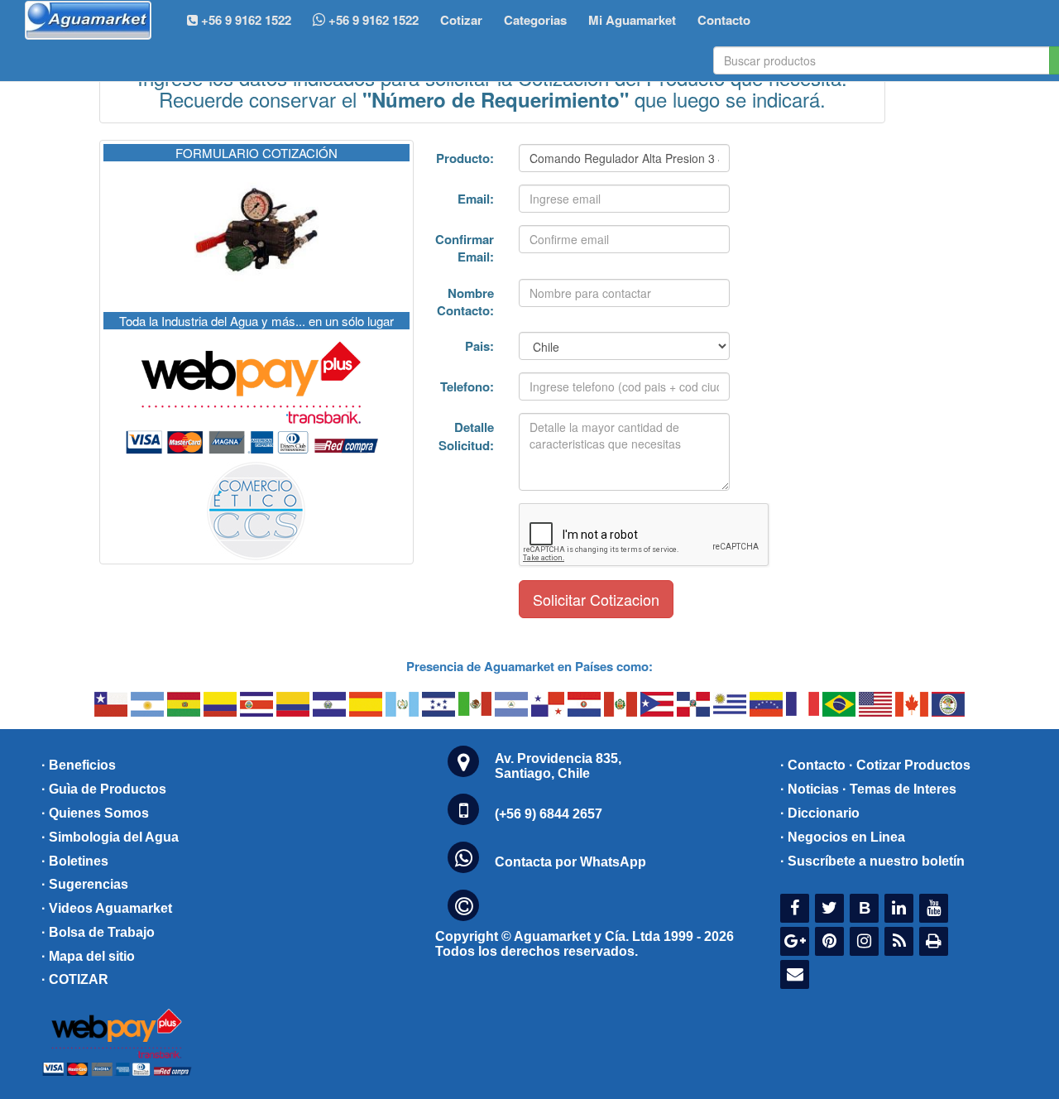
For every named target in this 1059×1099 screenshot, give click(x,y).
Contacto (723, 20)
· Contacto (813, 765)
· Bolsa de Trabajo (98, 932)
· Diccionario (820, 813)
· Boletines (74, 861)
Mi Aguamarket (632, 20)
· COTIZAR (74, 979)
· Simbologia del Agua (110, 837)
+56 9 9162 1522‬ (244, 20)
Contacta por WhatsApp (570, 862)
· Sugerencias (84, 884)
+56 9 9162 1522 (372, 20)
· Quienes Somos (95, 813)
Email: (476, 199)
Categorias (535, 20)
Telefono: (467, 386)
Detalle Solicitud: (466, 436)
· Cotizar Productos (909, 765)
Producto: (465, 158)
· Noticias (809, 789)
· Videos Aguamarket (106, 908)
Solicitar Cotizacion (596, 599)
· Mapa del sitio (88, 956)
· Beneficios (78, 765)
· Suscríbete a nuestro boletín (872, 861)
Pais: (479, 346)
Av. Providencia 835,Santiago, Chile (558, 765)
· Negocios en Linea (842, 837)
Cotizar (461, 20)
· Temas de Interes (899, 789)
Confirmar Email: (464, 248)
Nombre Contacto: (465, 301)
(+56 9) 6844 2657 (548, 814)
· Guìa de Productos (103, 789)
